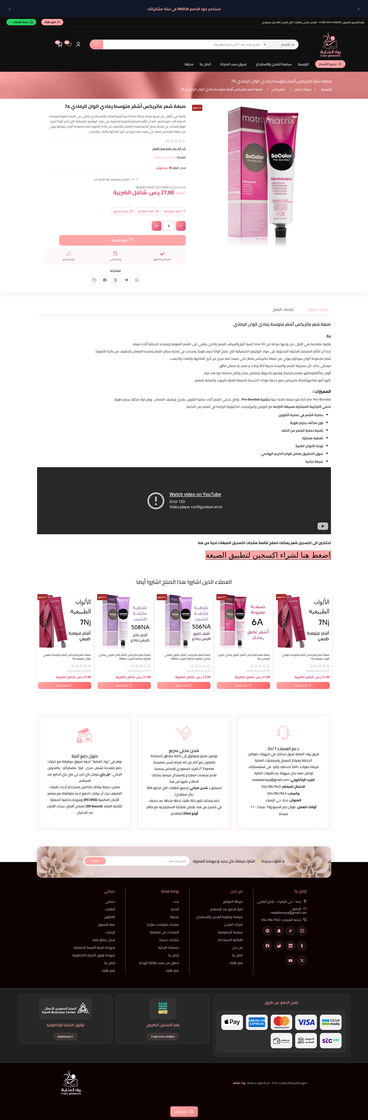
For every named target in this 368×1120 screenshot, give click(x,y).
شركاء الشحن (233, 924)
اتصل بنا (205, 64)
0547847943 (271, 786)
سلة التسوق (106, 924)
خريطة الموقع (233, 901)
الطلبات (110, 909)
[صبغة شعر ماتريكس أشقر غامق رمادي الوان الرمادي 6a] (243, 621)
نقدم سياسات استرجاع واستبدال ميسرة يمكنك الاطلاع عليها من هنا (184, 778)
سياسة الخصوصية (230, 932)
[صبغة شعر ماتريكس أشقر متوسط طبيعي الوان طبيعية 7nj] (64, 621)
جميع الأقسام (327, 64)
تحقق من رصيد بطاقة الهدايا (159, 963)
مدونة (189, 64)
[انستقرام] (302, 930)
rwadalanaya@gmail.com (270, 779)
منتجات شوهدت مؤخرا (163, 924)
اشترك (95, 861)
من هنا (202, 807)
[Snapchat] (279, 930)
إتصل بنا (173, 955)
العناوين (109, 917)
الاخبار (175, 909)
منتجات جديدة (169, 940)
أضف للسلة (119, 240)
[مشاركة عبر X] (115, 280)
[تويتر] (302, 960)
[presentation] (193, 178)
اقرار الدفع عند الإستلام (226, 909)
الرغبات (110, 932)
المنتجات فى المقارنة (164, 932)
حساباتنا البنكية (168, 947)
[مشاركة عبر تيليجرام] (126, 280)
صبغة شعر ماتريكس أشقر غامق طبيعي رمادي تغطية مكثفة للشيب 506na (187, 657)
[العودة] (358, 9)
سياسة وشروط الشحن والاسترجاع (220, 917)
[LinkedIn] (290, 945)
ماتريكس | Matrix (165, 157)
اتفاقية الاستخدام (230, 940)
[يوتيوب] (290, 960)
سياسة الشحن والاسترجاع (274, 64)
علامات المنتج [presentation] (283, 309)
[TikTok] (290, 930)
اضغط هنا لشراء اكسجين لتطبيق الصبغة (268, 555)
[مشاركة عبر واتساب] (136, 280)
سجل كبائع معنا (103, 940)
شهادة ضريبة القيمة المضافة (94, 947)
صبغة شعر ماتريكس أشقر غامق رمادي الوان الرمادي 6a (244, 657)
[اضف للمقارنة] (40, 605)
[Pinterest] (267, 930)
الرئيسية (303, 64)
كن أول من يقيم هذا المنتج (169, 148)
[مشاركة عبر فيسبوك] (105, 280)
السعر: (180, 192)
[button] (266, 239)
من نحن (237, 947)
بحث (96, 44)
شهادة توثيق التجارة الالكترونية (93, 955)
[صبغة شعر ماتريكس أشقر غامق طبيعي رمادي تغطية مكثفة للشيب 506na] (184, 621)
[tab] (315, 309)
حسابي (110, 901)
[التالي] (9, 9)
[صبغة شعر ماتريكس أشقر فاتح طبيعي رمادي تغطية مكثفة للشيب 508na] (124, 621)
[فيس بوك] (267, 945)
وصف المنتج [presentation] (317, 309)
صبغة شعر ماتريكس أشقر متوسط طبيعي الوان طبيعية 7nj (67, 657)
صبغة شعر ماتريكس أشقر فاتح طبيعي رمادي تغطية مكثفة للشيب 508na (125, 657)
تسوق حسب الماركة (233, 64)
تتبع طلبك (236, 963)
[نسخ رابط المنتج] (94, 280)
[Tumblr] (302, 945)
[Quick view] (40, 613)
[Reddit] (279, 945)
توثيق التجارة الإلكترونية (65, 1024)
